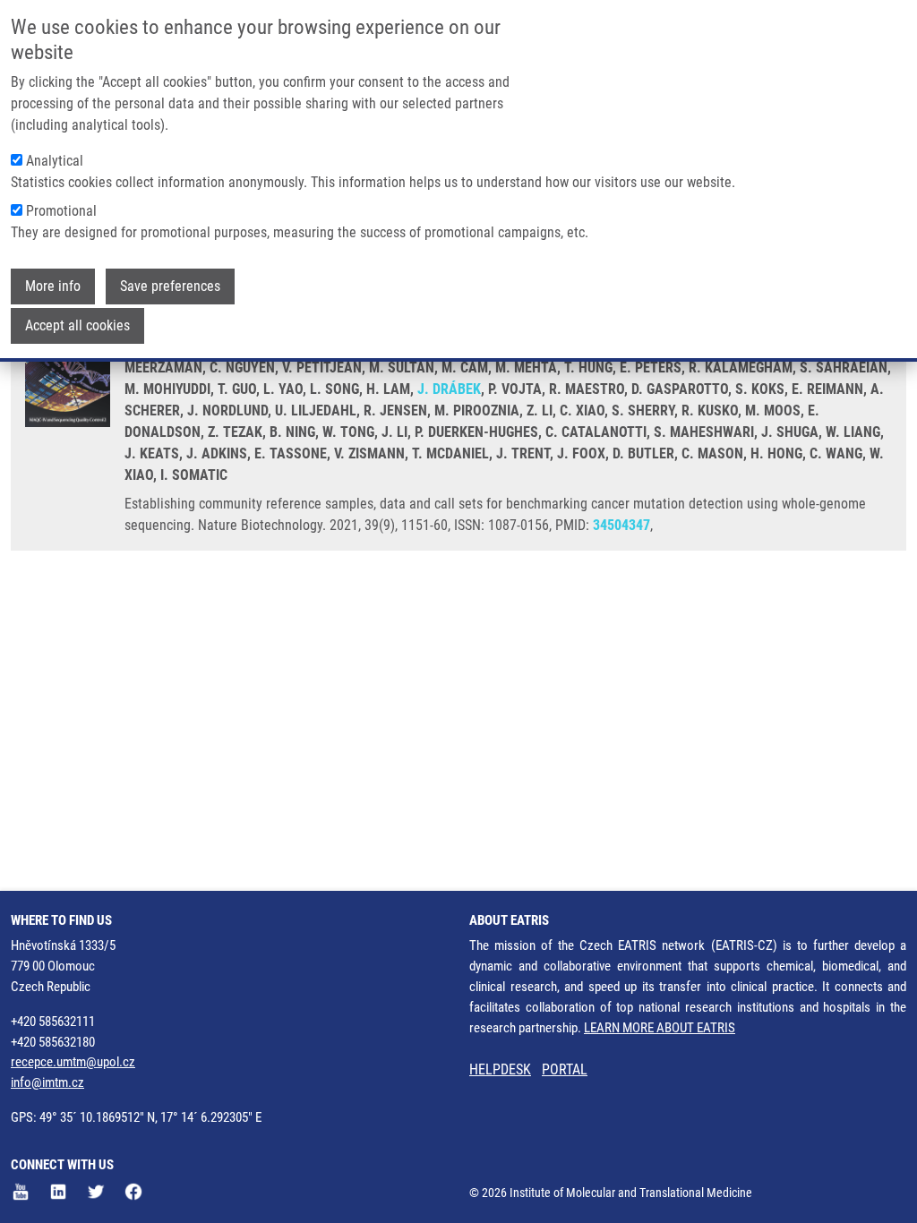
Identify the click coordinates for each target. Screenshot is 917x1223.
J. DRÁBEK (449, 389)
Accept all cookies (77, 325)
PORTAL (564, 1069)
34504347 (621, 525)
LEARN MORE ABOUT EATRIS (659, 1028)
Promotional (61, 210)
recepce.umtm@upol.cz (73, 1062)
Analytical (54, 160)
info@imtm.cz (47, 1082)
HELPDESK (500, 1069)
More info (53, 286)
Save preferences (170, 286)
